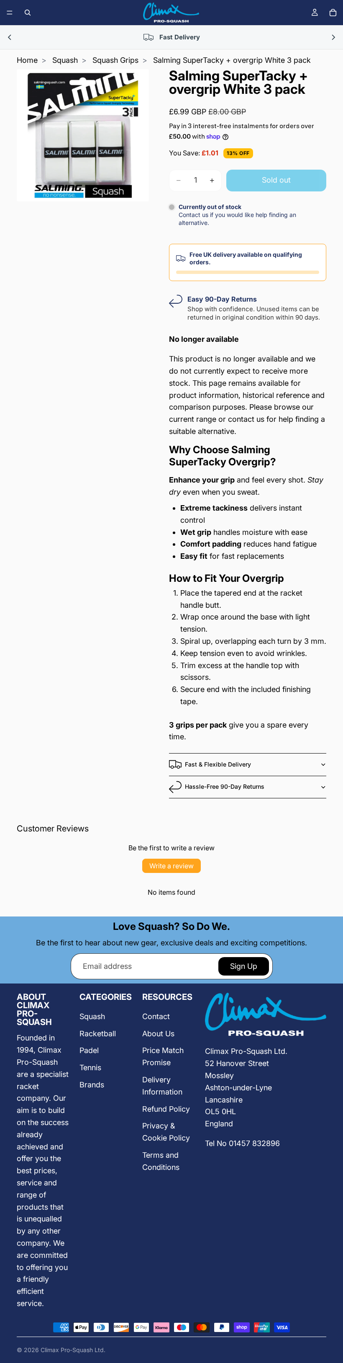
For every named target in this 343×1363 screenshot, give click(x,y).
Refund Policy (166, 1109)
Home (27, 60)
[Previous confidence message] (10, 37)
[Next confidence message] (333, 37)
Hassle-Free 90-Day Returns (224, 786)
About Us (158, 1033)
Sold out (276, 180)
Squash (65, 60)
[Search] (27, 12)
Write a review (171, 866)
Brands (91, 1084)
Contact (156, 1016)
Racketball (97, 1033)
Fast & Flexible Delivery (218, 764)
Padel (89, 1050)
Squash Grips (115, 60)
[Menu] (9, 12)
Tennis (90, 1067)
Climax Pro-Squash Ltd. (73, 1349)
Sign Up (243, 966)
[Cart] (333, 12)
